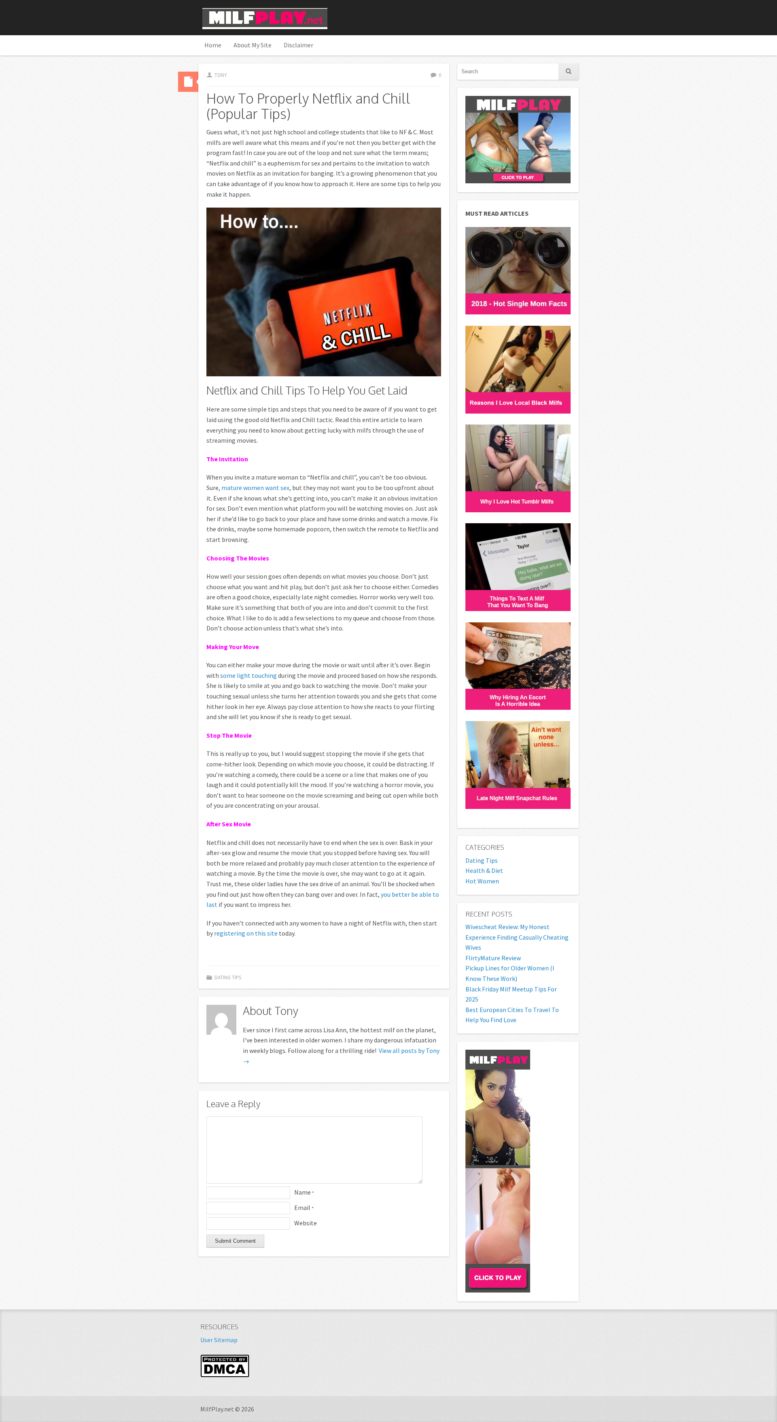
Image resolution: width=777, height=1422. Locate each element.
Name (304, 1192)
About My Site (253, 45)
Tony (220, 75)
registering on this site (246, 933)
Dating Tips (227, 977)
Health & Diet (484, 870)
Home (212, 45)
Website (305, 1223)
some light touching (248, 675)
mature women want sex (255, 488)
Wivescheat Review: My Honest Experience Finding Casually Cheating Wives (517, 937)
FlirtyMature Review (493, 958)
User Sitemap (219, 1340)
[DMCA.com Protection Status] (224, 1375)
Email (304, 1207)
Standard (188, 82)
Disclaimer (298, 45)
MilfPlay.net (264, 18)
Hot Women (482, 881)
